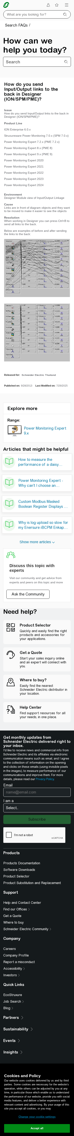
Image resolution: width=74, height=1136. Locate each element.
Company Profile (16, 955)
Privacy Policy (45, 779)
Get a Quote (12, 916)
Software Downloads (19, 870)
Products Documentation (21, 863)
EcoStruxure (12, 995)
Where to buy (13, 922)
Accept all (37, 1128)
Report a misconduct (19, 962)
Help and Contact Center (22, 903)
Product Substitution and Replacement (32, 883)
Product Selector (16, 876)
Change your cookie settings (37, 1116)
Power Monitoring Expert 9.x (45, 430)
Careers (9, 949)
